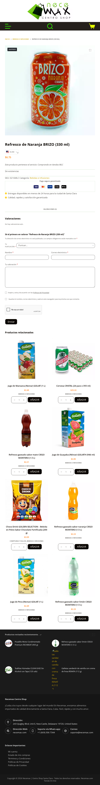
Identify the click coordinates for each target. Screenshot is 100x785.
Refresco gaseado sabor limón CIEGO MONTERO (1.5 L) (77, 643)
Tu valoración (11, 264)
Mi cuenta (12, 751)
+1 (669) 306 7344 (46, 732)
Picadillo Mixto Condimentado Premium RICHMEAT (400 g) (27, 643)
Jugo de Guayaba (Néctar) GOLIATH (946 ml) (73, 454)
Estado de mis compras (19, 755)
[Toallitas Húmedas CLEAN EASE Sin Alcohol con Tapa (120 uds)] (8, 670)
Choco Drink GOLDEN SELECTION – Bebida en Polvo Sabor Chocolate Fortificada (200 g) (26, 529)
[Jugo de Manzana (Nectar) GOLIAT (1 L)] (26, 359)
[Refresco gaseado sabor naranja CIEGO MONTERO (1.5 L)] (73, 500)
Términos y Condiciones (19, 758)
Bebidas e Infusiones (39, 178)
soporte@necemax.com (81, 732)
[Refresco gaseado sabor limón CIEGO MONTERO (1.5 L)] (73, 575)
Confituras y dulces (18, 541)
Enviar (11, 321)
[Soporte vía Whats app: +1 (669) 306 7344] (33, 731)
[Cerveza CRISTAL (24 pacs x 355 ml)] (73, 359)
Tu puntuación (10, 245)
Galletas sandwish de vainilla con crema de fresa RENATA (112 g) (78, 670)
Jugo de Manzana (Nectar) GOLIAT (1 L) (26, 385)
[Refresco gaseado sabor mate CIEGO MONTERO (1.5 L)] (26, 428)
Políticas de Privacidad (41, 292)
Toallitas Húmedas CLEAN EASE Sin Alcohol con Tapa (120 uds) (29, 670)
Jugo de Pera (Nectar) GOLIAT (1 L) (26, 601)
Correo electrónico (59, 252)
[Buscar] (50, 26)
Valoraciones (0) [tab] (50, 209)
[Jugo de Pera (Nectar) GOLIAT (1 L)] (26, 575)
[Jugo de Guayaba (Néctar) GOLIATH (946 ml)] (73, 428)
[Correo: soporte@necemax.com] (65, 731)
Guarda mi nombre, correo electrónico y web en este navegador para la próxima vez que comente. (44, 299)
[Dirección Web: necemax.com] (8, 731)
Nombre (9, 252)
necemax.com (19, 732)
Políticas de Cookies (17, 765)
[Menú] (8, 26)
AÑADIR (34, 399)
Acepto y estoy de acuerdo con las (28, 292)
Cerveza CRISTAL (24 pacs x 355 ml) (73, 385)
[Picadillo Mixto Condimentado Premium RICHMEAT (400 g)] (8, 643)
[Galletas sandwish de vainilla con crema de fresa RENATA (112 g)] (55, 670)
